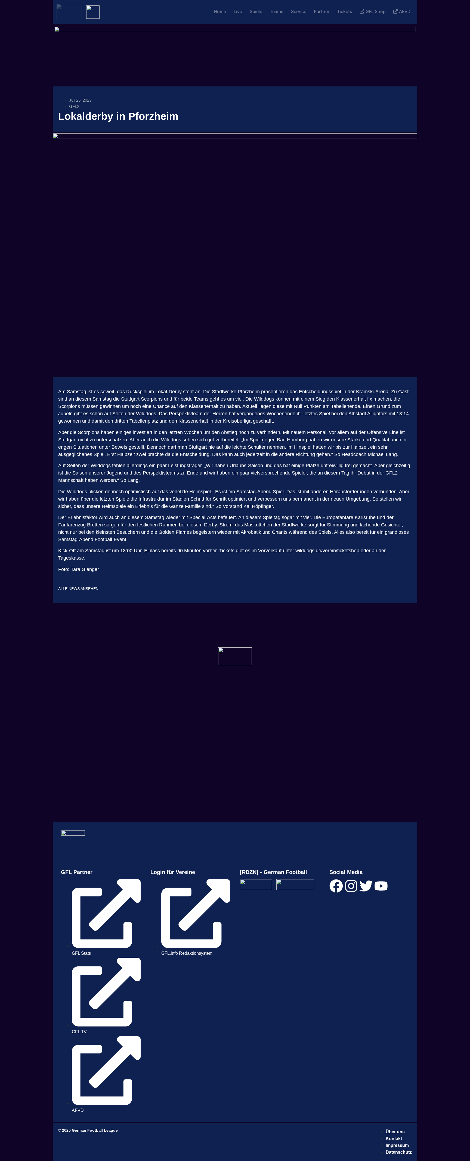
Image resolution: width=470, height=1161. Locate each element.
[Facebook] (336, 886)
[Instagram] (351, 886)
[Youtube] (381, 886)
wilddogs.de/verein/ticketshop (327, 550)
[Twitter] (366, 886)
